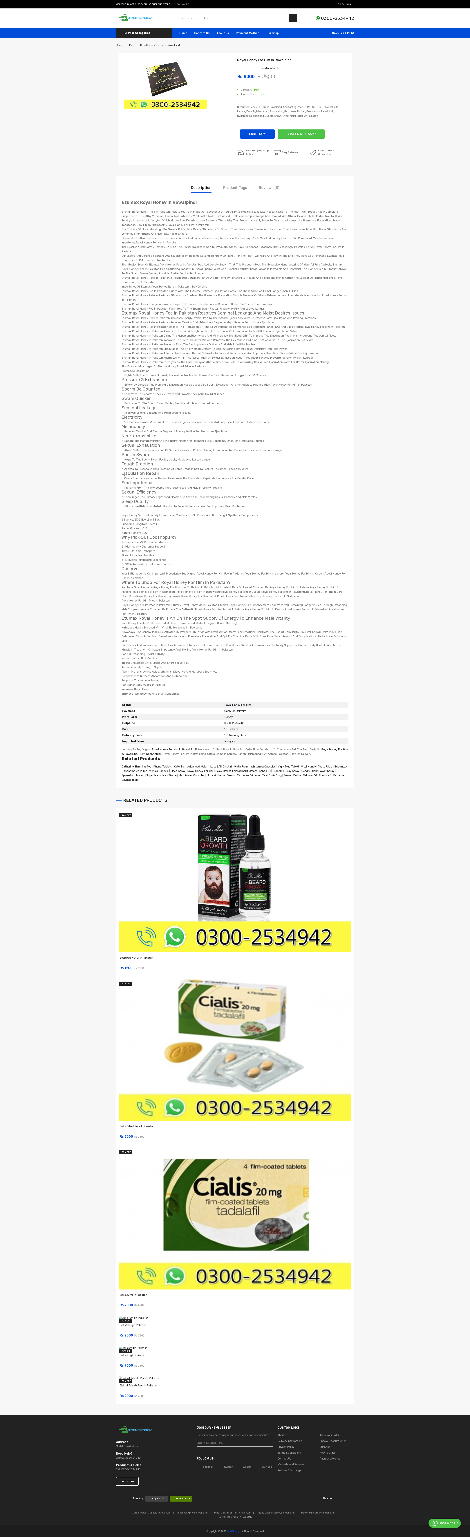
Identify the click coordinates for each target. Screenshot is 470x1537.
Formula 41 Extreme (331, 775)
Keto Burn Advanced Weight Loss (195, 766)
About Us (223, 33)
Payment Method (247, 33)
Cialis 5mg (275, 775)
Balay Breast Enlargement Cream (236, 771)
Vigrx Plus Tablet (288, 766)
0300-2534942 (337, 18)
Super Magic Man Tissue (161, 775)
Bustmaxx (340, 766)
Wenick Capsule (159, 771)
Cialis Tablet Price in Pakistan (137, 1126)
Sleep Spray (178, 771)
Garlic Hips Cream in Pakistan (235, 1517)
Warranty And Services (291, 1464)
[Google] (202, 4)
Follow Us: (183, 4)
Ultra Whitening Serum (221, 775)
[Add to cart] (347, 966)
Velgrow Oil (310, 775)
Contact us (127, 1481)
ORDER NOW (257, 134)
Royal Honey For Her (200, 771)
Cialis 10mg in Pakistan (133, 1325)
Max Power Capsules (192, 775)
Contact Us (284, 1458)
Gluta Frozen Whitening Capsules (255, 766)
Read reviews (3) (271, 68)
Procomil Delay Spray (286, 771)
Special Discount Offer (333, 1441)
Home (183, 33)
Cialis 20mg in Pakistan (133, 1294)
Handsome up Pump (134, 771)
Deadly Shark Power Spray (317, 771)
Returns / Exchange (289, 1470)
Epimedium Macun (133, 775)
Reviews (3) (269, 187)
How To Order (327, 1452)
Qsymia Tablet (131, 779)
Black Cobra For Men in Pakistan (232, 1512)
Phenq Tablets (162, 766)
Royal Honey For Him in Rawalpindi (174, 749)
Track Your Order (329, 1435)
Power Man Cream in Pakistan (318, 1512)
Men (256, 89)
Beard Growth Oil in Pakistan (136, 957)
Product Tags (235, 187)
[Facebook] (193, 4)
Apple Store (158, 1498)
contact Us (202, 33)
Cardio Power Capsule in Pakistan (151, 1512)
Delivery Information (290, 1441)
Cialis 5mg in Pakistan (132, 1355)
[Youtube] (206, 4)
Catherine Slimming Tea (136, 766)
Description (201, 187)
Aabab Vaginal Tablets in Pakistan (276, 1512)
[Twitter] (197, 4)
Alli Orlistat (225, 766)
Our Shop (272, 33)
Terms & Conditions (289, 1452)
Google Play (183, 1498)
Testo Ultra (325, 766)
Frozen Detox (292, 775)
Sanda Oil (265, 771)
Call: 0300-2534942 (128, 1458)
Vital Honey (308, 766)
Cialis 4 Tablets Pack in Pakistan (139, 1385)
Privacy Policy (286, 1446)
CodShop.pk (153, 754)
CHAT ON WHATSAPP (301, 134)
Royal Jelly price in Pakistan (192, 1512)
